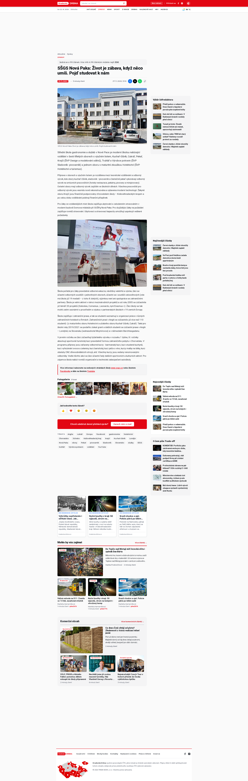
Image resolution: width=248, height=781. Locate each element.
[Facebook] (178, 3)
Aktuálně (91, 9)
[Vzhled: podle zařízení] (188, 3)
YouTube (102, 447)
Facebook (100, 434)
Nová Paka (63, 443)
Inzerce (164, 9)
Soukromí (80, 754)
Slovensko (119, 443)
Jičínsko (76, 438)
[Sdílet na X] (135, 81)
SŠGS (140, 443)
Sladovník (107, 443)
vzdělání (90, 447)
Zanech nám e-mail (122, 424)
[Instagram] (182, 3)
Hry (156, 9)
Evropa (89, 434)
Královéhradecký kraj (92, 438)
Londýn (132, 438)
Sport (117, 9)
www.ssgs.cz (117, 368)
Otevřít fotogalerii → (67, 397)
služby (131, 443)
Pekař (83, 443)
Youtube (91, 371)
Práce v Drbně (145, 754)
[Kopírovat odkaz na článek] (145, 81)
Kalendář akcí (146, 9)
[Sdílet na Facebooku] (130, 81)
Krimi (109, 9)
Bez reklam (156, 3)
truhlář (62, 447)
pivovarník (94, 443)
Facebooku (65, 371)
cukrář (80, 434)
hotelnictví (128, 434)
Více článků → (141, 543)
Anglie (70, 434)
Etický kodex (102, 754)
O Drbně (91, 754)
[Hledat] (124, 3)
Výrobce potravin (76, 447)
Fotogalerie (63, 379)
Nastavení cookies (128, 754)
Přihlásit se (171, 3)
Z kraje (125, 9)
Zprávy (101, 9)
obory (74, 443)
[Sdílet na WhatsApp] (140, 81)
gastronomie (114, 434)
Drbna (134, 9)
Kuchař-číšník (119, 438)
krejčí (107, 438)
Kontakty (114, 754)
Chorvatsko (64, 438)
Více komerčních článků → (132, 621)
